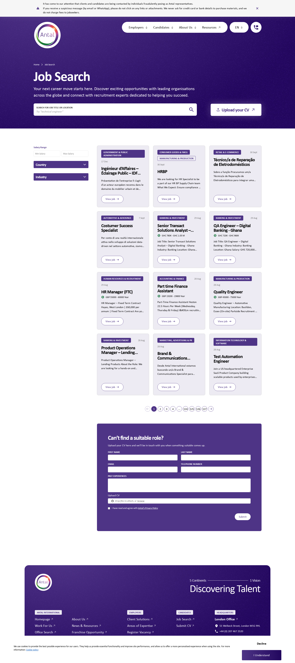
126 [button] (198, 409)
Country (41, 164)
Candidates (161, 27)
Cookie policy (32, 649)
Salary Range (40, 147)
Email (111, 464)
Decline (261, 643)
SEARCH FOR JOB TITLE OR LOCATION (54, 107)
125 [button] (192, 409)
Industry (41, 176)
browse (140, 500)
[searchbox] (112, 112)
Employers (136, 27)
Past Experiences (117, 475)
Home (36, 64)
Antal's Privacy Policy (148, 508)
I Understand (262, 655)
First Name (114, 452)
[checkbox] (109, 508)
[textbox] (143, 457)
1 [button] (154, 409)
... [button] (179, 409)
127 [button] (204, 409)
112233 (255, 24)
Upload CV (114, 495)
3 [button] (166, 409)
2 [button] (160, 409)
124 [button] (186, 409)
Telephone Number (191, 464)
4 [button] (173, 409)
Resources (209, 27)
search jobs (191, 109)
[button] (147, 409)
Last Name (186, 452)
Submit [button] (243, 516)
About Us (185, 27)
